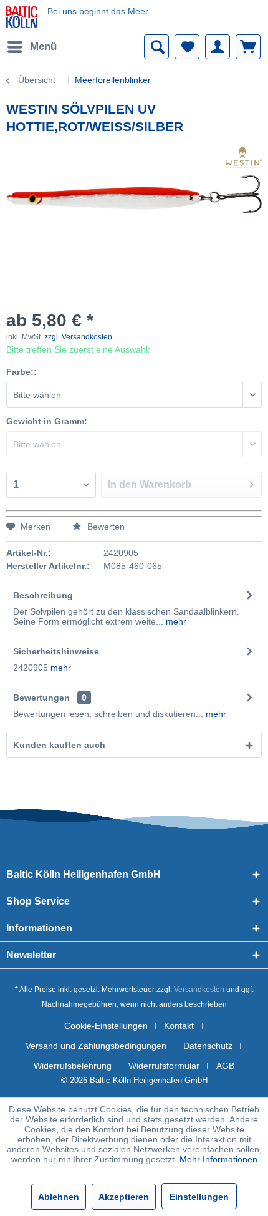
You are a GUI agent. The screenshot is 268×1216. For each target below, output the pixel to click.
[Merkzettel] (187, 46)
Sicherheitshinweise (56, 651)
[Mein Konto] (217, 46)
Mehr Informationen (218, 1159)
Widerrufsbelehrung (73, 1066)
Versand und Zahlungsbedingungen (96, 1046)
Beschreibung (43, 595)
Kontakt (179, 1026)
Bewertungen (41, 698)
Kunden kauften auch (59, 745)
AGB (225, 1066)
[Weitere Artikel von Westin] (244, 157)
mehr (174, 621)
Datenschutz (207, 1046)
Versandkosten (199, 989)
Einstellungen (199, 1197)
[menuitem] (31, 46)
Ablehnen (58, 1197)
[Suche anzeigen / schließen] (156, 46)
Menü (43, 46)
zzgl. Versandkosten (78, 337)
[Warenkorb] (248, 46)
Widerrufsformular (163, 1066)
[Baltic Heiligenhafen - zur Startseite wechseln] (21, 17)
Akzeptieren (123, 1197)
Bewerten (105, 527)
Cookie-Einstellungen (106, 1026)
